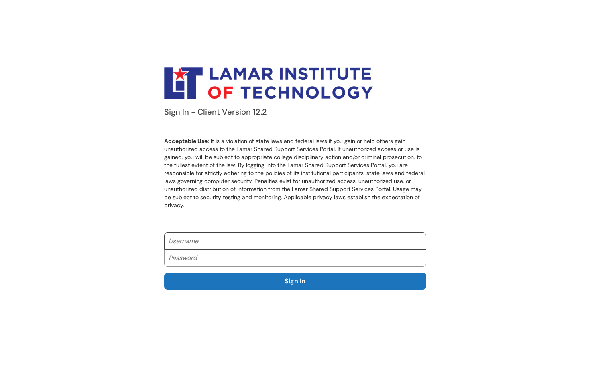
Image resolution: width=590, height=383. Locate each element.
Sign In (295, 281)
